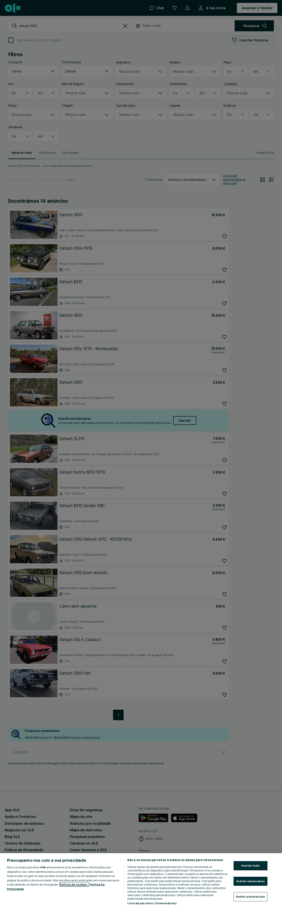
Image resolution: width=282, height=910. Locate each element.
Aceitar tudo (250, 865)
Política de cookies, (74, 884)
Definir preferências (250, 896)
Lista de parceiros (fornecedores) (151, 903)
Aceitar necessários (250, 881)
